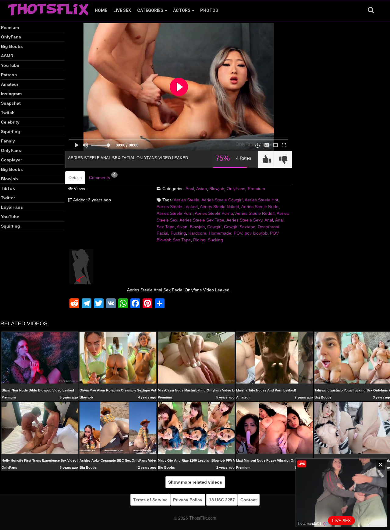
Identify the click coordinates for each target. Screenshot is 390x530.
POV (238, 233)
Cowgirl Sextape (239, 226)
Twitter (8, 197)
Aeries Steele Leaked (177, 206)
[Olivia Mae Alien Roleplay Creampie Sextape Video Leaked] (118, 357)
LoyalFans (12, 207)
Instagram (11, 93)
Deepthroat (268, 226)
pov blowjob (256, 233)
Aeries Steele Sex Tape (201, 220)
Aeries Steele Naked (219, 206)
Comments (102, 176)
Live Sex (122, 10)
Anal (190, 188)
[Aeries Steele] (81, 266)
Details (75, 177)
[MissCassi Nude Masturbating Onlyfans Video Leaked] (196, 358)
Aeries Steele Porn (175, 213)
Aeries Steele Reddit (255, 213)
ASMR (7, 55)
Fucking (178, 233)
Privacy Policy (187, 499)
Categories (150, 10)
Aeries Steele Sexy (244, 220)
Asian (201, 188)
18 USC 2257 (222, 499)
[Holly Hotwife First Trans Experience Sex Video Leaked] (40, 427)
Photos (209, 10)
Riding (199, 239)
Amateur (9, 84)
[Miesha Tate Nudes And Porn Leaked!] (274, 357)
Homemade (220, 233)
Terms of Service (150, 499)
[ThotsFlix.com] (48, 8)
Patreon (9, 74)
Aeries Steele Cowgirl (222, 199)
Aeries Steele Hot (261, 199)
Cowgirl (214, 226)
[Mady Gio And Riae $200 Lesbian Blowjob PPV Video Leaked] (196, 427)
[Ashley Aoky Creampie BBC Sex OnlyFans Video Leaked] (118, 427)
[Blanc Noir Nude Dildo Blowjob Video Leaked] (40, 357)
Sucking (215, 239)
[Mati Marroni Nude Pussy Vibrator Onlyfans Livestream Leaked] (274, 427)
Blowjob (9, 178)
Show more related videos (195, 482)
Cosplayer (11, 159)
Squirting (10, 131)
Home (101, 10)
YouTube (10, 65)
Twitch (8, 112)
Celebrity (10, 122)
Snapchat (11, 103)
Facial (162, 233)
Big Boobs (12, 46)
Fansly (8, 141)
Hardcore (197, 233)
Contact (248, 499)
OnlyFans (11, 36)
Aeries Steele (186, 199)
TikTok (8, 188)
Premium (10, 27)
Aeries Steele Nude (259, 206)
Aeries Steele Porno (214, 213)
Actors (181, 10)
